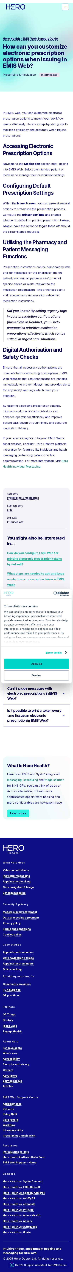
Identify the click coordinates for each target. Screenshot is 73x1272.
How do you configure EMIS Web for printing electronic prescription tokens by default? (34, 558)
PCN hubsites (12, 989)
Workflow (9, 1124)
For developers (12, 1047)
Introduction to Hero (16, 1151)
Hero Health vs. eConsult (19, 1204)
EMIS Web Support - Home (19, 1162)
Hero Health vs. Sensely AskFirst (24, 1192)
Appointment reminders (18, 952)
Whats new (10, 1053)
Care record (10, 1119)
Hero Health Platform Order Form (24, 1157)
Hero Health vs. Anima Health (21, 1215)
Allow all (36, 663)
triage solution (54, 780)
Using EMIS (10, 1114)
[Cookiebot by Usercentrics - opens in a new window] (53, 593)
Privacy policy (12, 923)
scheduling (31, 780)
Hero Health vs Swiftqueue (20, 1226)
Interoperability (13, 1130)
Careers (8, 1069)
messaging (14, 780)
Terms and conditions (17, 928)
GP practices (11, 995)
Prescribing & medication (23, 497)
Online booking (12, 969)
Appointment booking (16, 881)
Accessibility (11, 1058)
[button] (65, 7)
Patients (8, 1109)
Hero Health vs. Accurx (17, 1220)
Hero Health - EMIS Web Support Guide (30, 38)
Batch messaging (14, 892)
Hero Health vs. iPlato (17, 1232)
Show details (54, 652)
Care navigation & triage (18, 887)
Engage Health (12, 1031)
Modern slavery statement (20, 911)
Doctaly (8, 1020)
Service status (12, 1080)
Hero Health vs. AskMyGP (19, 1198)
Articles (8, 1086)
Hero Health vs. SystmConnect (23, 1181)
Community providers (17, 984)
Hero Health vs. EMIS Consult (21, 1187)
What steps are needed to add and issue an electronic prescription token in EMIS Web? (35, 579)
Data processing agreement (21, 917)
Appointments (12, 1103)
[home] (20, 7)
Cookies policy (12, 934)
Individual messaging (16, 875)
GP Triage (9, 1014)
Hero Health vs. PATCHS (18, 1209)
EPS (9, 509)
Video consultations (16, 870)
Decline (36, 675)
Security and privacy (16, 1064)
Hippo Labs (10, 1025)
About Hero (10, 1075)
